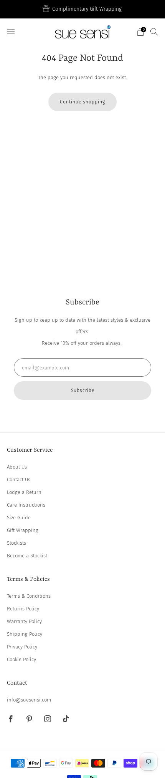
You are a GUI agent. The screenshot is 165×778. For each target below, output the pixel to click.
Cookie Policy (21, 659)
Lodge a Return (24, 492)
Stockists (16, 543)
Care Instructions (26, 505)
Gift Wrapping (22, 530)
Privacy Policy (22, 647)
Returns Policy (23, 609)
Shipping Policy (24, 634)
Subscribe (82, 390)
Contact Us (18, 479)
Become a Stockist (27, 556)
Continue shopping (82, 102)
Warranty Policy (24, 621)
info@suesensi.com (29, 700)
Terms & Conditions (29, 596)
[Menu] (11, 32)
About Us (17, 467)
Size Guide (19, 517)
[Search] (154, 31)
